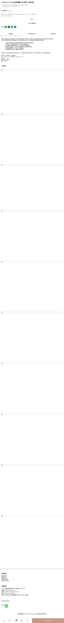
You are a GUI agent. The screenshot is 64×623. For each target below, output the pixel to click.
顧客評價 (53, 33)
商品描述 (11, 33)
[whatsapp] (12, 27)
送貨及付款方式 (32, 33)
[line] (6, 27)
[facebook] (9, 27)
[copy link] (15, 27)
